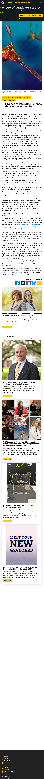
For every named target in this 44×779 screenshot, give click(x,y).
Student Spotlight (9, 100)
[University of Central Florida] (17, 2)
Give (40, 15)
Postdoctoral (30, 11)
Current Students (19, 11)
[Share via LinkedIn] (28, 284)
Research (27, 97)
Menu (22, 19)
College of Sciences (11, 272)
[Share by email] (39, 284)
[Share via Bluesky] (33, 284)
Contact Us (33, 15)
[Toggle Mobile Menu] (41, 2)
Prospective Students (6, 11)
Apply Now (23, 15)
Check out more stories (35, 339)
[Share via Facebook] (17, 284)
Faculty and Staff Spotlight (13, 97)
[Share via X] (23, 284)
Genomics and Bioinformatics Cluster (28, 224)
